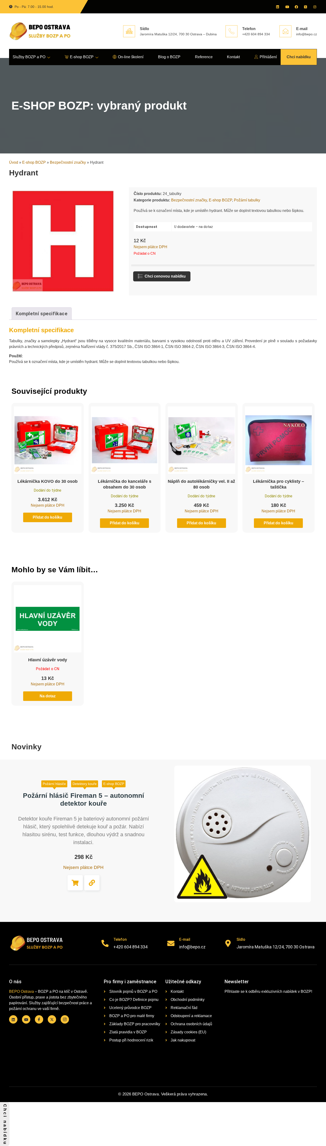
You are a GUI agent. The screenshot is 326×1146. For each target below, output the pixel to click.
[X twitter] (305, 6)
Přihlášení (268, 57)
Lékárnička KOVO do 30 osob (47, 481)
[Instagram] (314, 6)
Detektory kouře (85, 784)
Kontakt (233, 57)
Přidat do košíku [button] (75, 882)
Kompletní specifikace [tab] (42, 313)
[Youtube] (286, 6)
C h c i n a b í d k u (5, 1124)
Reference (204, 57)
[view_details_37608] (92, 882)
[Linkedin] (277, 6)
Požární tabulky (247, 200)
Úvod (13, 162)
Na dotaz (48, 696)
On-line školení (130, 57)
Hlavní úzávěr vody (47, 659)
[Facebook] (296, 6)
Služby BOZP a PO (29, 57)
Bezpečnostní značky (68, 162)
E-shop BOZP (82, 57)
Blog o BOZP (169, 57)
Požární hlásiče (54, 784)
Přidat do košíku (47, 517)
